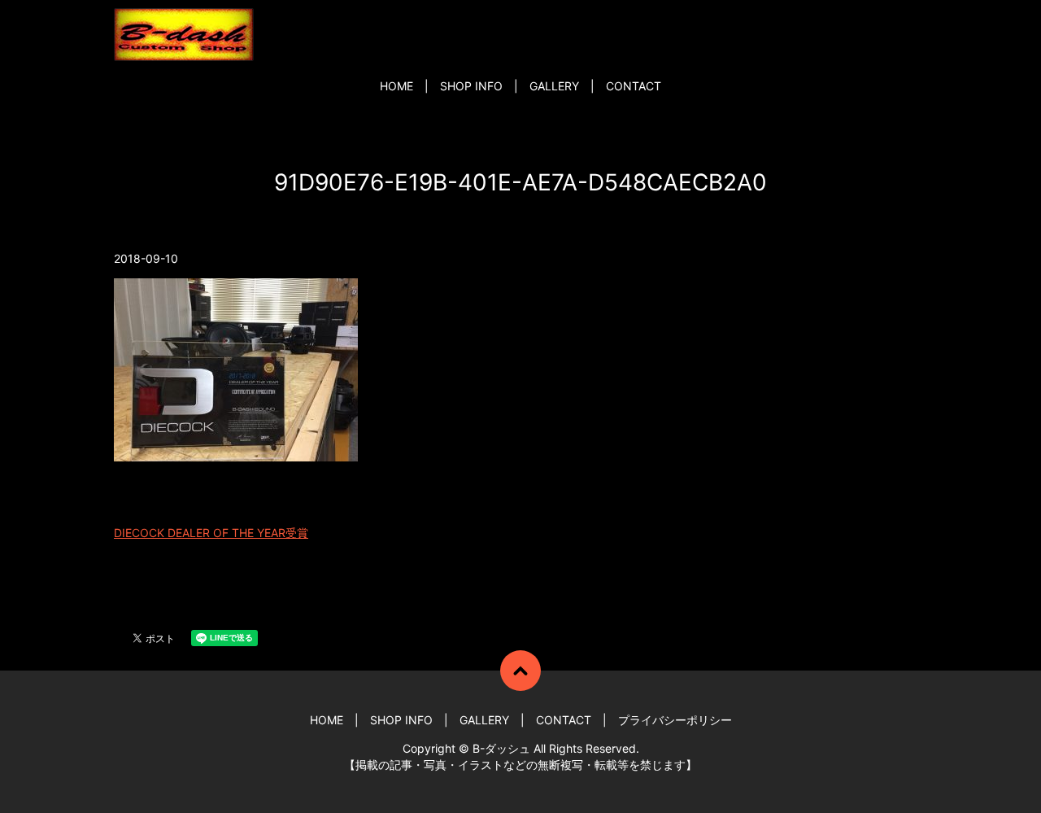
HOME (396, 86)
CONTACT (633, 86)
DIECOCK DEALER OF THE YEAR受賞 (211, 533)
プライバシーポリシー (675, 720)
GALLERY (554, 86)
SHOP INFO (471, 86)
